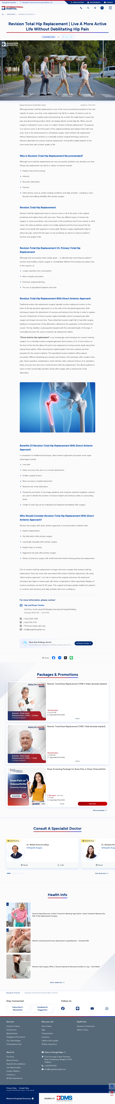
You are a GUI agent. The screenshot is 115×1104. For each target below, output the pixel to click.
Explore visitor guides (50, 1040)
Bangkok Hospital (13, 993)
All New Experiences (14, 1078)
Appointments (11, 1033)
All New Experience (49, 1044)
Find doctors (11, 1030)
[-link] (63, 1008)
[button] (81, 8)
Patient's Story (82, 1030)
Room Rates (46, 1026)
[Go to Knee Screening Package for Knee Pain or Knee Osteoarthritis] (26, 786)
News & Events (12, 1060)
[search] (88, 8)
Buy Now (92, 804)
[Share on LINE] (71, 658)
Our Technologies (13, 1040)
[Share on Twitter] (65, 658)
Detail (77, 718)
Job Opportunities (13, 1067)
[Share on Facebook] (53, 658)
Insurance (45, 1037)
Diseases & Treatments (86, 1026)
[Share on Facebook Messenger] (59, 658)
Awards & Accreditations (15, 1064)
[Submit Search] (57, 2)
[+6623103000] (81, 8)
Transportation (47, 1033)
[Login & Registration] (95, 8)
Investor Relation (13, 1071)
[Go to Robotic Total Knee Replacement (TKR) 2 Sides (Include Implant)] (26, 701)
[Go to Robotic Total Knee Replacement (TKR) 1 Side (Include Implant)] (26, 744)
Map (43, 1030)
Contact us (10, 1075)
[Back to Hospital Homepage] (3, 14)
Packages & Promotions (15, 1037)
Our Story (10, 1057)
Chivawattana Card (13, 1044)
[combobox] (38, 2)
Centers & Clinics (13, 1026)
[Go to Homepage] (12, 8)
